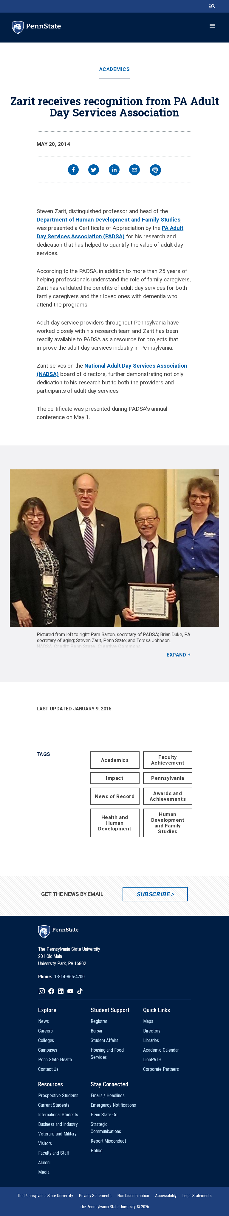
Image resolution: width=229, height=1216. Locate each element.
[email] (134, 170)
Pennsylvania (167, 778)
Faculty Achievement (168, 760)
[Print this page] (155, 170)
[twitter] (93, 170)
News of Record (114, 796)
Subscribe (152, 894)
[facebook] (73, 170)
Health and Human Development (114, 823)
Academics (114, 69)
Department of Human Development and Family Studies (108, 219)
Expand (176, 655)
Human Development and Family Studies (168, 822)
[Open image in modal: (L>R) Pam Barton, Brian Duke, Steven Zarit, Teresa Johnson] (114, 548)
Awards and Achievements (168, 796)
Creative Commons (119, 646)
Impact (114, 778)
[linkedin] (114, 170)
